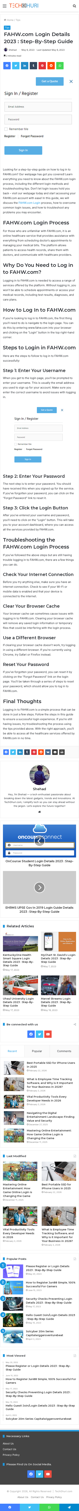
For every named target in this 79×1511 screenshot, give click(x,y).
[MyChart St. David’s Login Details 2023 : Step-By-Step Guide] (58, 942)
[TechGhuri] (24, 6)
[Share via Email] (55, 752)
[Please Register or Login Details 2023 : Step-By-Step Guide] (13, 1271)
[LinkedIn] (20, 752)
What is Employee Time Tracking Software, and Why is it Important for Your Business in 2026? (50, 1083)
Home (10, 19)
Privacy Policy (11, 1454)
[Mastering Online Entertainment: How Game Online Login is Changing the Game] (14, 1135)
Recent (12, 1051)
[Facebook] (6, 752)
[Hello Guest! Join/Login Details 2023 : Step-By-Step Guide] (13, 1320)
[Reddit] (41, 752)
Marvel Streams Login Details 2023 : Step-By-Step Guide (56, 1002)
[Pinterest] (34, 752)
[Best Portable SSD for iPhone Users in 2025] (14, 1068)
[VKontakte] (48, 752)
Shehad (13, 49)
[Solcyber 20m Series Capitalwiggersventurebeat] (13, 1336)
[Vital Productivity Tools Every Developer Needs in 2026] (14, 1102)
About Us (8, 1443)
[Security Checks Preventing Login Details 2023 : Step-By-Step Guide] (13, 1304)
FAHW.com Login (29, 202)
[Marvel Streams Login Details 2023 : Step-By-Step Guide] (58, 985)
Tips (18, 19)
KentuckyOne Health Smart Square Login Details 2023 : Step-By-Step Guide (18, 960)
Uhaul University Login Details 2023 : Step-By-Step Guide (18, 1002)
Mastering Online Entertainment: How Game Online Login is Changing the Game (49, 1134)
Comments (64, 1051)
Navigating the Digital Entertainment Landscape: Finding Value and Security (50, 1116)
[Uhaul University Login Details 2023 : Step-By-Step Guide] (20, 985)
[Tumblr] (27, 752)
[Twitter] (13, 752)
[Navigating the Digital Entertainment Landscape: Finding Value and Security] (14, 1118)
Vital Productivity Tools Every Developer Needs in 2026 (19, 1233)
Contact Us (9, 1449)
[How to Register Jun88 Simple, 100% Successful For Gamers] (13, 1287)
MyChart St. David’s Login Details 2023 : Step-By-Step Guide (58, 958)
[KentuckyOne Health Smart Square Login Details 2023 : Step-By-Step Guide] (20, 942)
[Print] (62, 752)
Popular (37, 1051)
